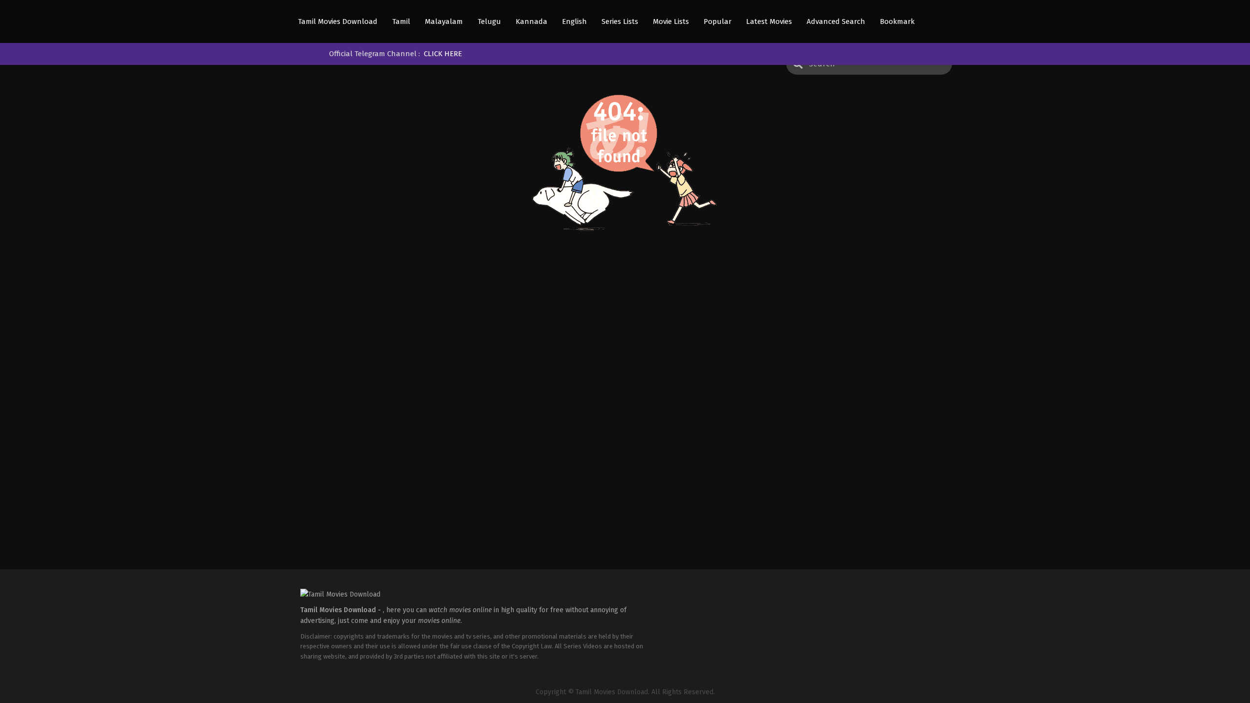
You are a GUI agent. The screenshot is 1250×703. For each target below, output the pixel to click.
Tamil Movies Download (337, 21)
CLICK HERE (443, 53)
